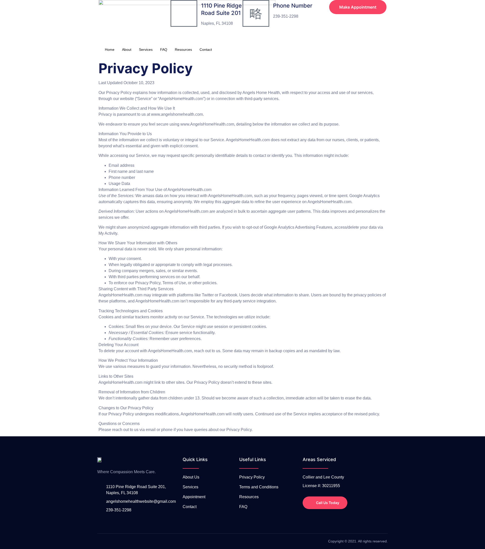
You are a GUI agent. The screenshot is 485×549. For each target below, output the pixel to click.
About (126, 49)
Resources (183, 49)
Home (109, 49)
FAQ (163, 49)
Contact (206, 49)
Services (146, 49)
